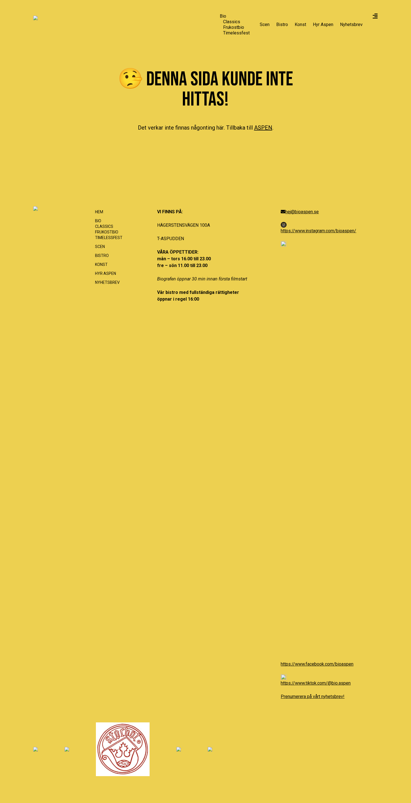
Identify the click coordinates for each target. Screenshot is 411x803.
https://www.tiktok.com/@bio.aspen (316, 683)
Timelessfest (236, 33)
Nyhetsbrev (351, 24)
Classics (231, 21)
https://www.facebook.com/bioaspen (317, 664)
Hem (99, 212)
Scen (265, 24)
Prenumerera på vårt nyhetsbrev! (312, 696)
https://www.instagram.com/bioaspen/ (318, 230)
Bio (223, 16)
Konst (300, 24)
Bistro (282, 24)
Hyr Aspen (323, 24)
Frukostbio (233, 27)
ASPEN (263, 127)
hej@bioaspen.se (302, 211)
